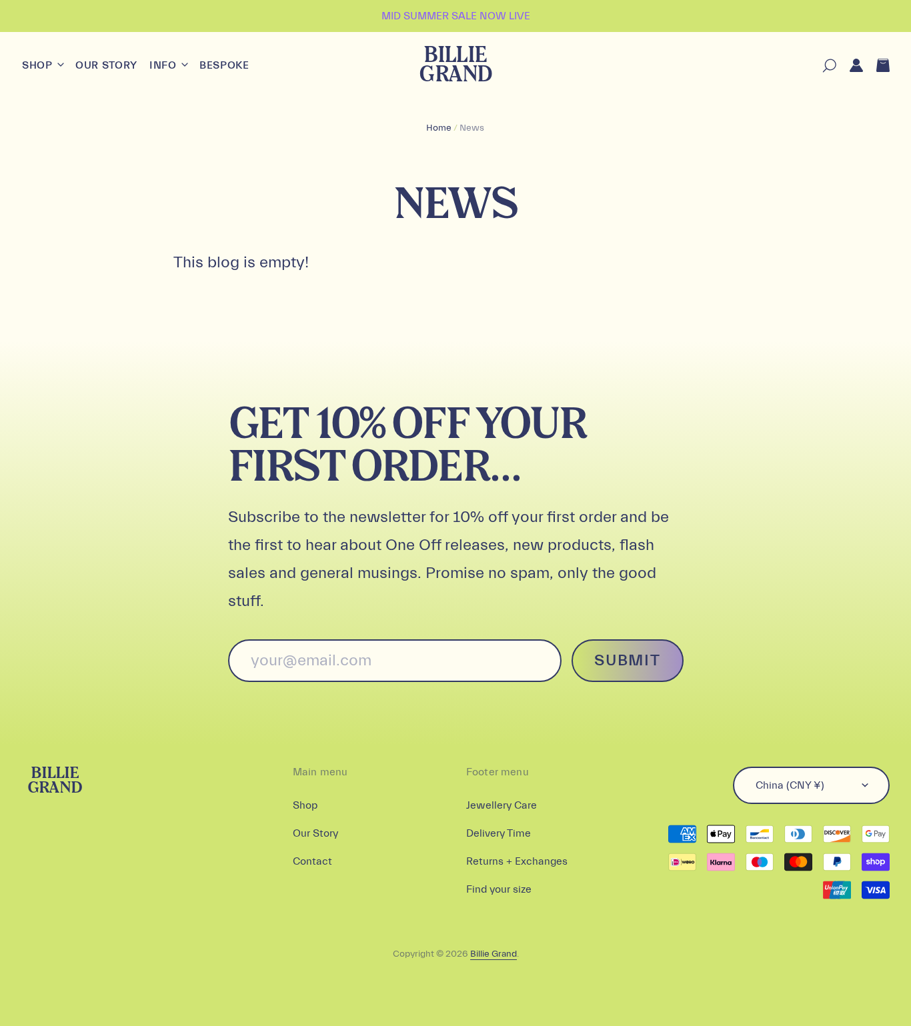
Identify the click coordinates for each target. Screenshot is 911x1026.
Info (164, 65)
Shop (38, 65)
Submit (627, 660)
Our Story (106, 65)
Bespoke (224, 65)
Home (438, 128)
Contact (312, 861)
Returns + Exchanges (517, 861)
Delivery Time (498, 833)
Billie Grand (455, 65)
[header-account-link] (849, 66)
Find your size (499, 889)
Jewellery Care (501, 805)
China (790, 785)
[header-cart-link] (876, 66)
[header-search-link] (822, 66)
